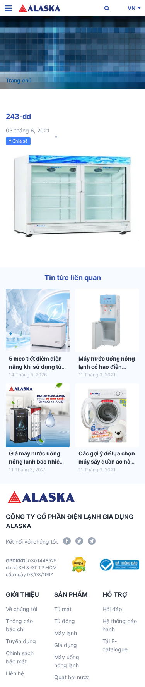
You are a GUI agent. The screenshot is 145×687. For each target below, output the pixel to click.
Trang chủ (18, 80)
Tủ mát (63, 609)
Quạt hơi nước (72, 677)
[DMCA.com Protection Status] (79, 567)
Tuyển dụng (21, 641)
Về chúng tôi (21, 609)
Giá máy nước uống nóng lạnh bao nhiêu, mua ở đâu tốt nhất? (37, 461)
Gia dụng (65, 645)
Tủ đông (64, 621)
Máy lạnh (65, 633)
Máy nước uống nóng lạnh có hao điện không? (106, 366)
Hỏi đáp (112, 609)
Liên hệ (15, 673)
